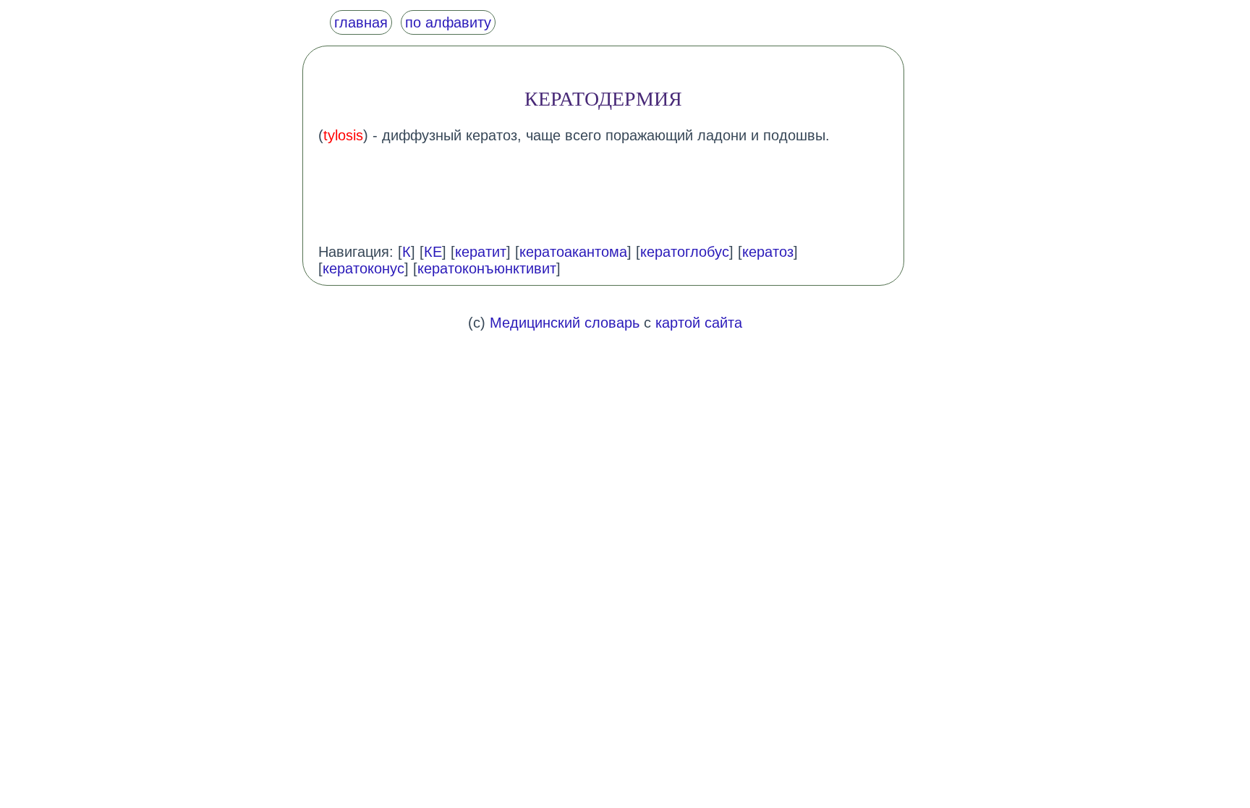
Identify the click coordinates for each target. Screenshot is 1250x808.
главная (361, 22)
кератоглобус (684, 252)
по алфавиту (448, 22)
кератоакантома (573, 252)
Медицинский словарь (564, 323)
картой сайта (698, 323)
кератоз (768, 252)
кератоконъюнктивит (486, 268)
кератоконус (363, 268)
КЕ (433, 252)
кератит (480, 252)
